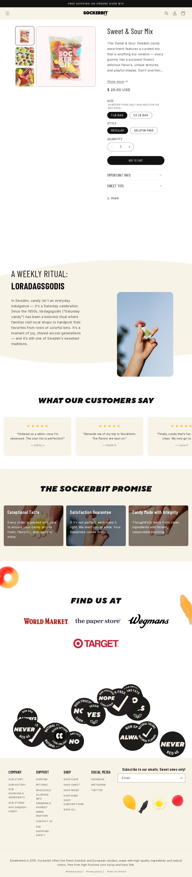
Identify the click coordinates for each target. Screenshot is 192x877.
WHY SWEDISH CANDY (17, 809)
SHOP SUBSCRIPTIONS (74, 802)
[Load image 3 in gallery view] (24, 77)
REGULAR (117, 130)
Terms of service (116, 871)
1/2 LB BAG (140, 115)
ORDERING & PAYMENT (43, 805)
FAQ (38, 826)
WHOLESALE (43, 790)
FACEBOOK (97, 779)
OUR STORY (15, 779)
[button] (7, 13)
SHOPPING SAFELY (42, 833)
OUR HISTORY (17, 784)
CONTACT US (44, 821)
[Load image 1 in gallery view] (24, 35)
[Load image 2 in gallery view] (24, 56)
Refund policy (74, 871)
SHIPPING (42, 779)
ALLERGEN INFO (42, 796)
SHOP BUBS (71, 795)
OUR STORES (16, 802)
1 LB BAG (117, 115)
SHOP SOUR (71, 779)
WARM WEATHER (42, 813)
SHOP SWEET (72, 784)
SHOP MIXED (71, 790)
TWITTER (97, 790)
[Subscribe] (181, 778)
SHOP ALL (70, 809)
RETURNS (42, 784)
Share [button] (115, 198)
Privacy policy (94, 871)
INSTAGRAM (98, 784)
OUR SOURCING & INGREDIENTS (16, 793)
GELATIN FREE (144, 130)
